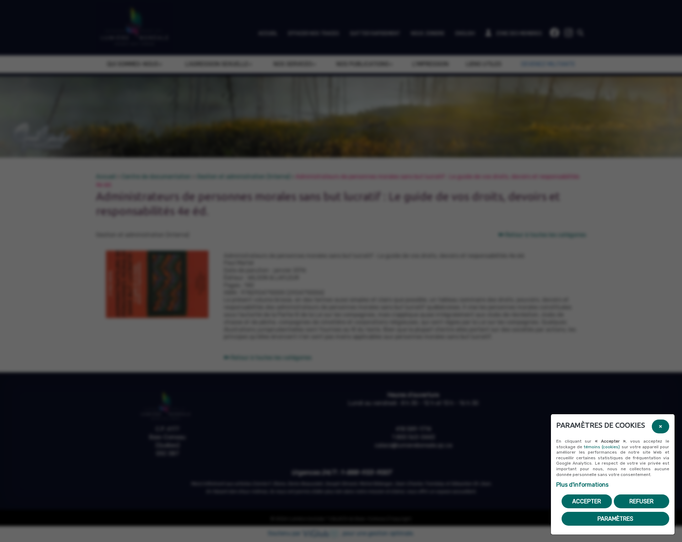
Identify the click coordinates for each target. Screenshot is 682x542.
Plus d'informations (582, 484)
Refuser (641, 501)
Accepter (586, 501)
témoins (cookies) (602, 446)
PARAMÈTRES (615, 518)
